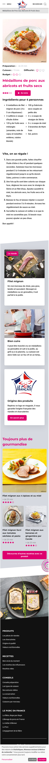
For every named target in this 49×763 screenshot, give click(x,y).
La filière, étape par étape (12, 715)
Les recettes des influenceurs (14, 665)
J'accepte (42, 760)
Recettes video (8, 669)
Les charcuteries (9, 639)
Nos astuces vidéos (10, 690)
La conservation (9, 694)
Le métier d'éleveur (10, 723)
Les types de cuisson (11, 686)
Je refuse (32, 760)
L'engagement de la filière (12, 731)
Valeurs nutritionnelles (11, 647)
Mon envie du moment (11, 661)
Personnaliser (7, 760)
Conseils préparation (11, 682)
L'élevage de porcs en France (13, 719)
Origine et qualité (9, 643)
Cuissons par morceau (11, 702)
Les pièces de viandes (11, 636)
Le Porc (5, 727)
